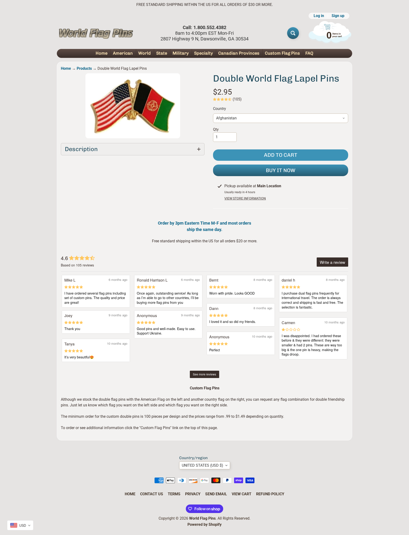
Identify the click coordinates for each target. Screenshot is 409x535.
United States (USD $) (202, 465)
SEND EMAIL (216, 494)
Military (181, 53)
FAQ (309, 53)
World (144, 53)
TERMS (174, 494)
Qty (216, 129)
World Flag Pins (202, 518)
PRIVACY (192, 494)
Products (84, 68)
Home (101, 53)
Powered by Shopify (204, 524)
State (161, 53)
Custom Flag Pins (282, 53)
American (123, 53)
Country (219, 108)
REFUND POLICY (270, 494)
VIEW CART (241, 494)
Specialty (203, 53)
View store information (245, 198)
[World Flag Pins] (96, 33)
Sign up (338, 16)
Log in (319, 16)
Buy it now (280, 170)
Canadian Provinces (238, 53)
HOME (130, 494)
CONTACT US (151, 494)
